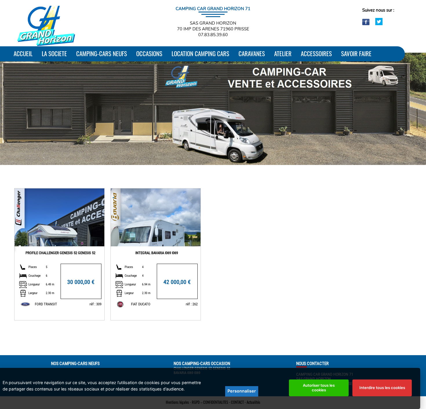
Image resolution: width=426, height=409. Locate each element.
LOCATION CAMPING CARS (200, 53)
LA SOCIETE (54, 53)
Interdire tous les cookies (382, 387)
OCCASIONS (149, 53)
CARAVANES (252, 53)
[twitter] (379, 24)
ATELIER (283, 53)
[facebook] (366, 24)
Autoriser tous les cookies (319, 387)
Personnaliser (241, 390)
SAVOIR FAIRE (356, 53)
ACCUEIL (23, 53)
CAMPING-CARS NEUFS (101, 53)
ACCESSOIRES (316, 53)
